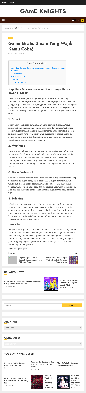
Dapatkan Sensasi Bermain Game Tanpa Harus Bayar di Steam (37, 68)
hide (44, 63)
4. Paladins (15, 79)
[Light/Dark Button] (74, 20)
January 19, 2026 (10, 368)
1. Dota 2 (14, 71)
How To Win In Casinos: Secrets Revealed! (67, 364)
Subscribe (82, 20)
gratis (20, 249)
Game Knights (43, 11)
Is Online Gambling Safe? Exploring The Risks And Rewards (75, 383)
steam (25, 249)
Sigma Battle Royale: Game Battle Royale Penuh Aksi (69, 282)
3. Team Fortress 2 (18, 76)
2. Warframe (16, 73)
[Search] (78, 20)
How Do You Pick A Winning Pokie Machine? (49, 382)
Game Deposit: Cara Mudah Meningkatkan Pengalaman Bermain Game (22, 282)
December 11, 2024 (11, 385)
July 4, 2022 (13, 54)
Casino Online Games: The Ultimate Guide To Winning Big (16, 380)
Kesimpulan (19, 82)
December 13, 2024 (64, 368)
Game (10, 38)
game (15, 249)
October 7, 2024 (11, 286)
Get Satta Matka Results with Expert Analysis (14, 364)
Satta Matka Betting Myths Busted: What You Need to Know (42, 364)
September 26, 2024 (67, 287)
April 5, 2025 (35, 369)
